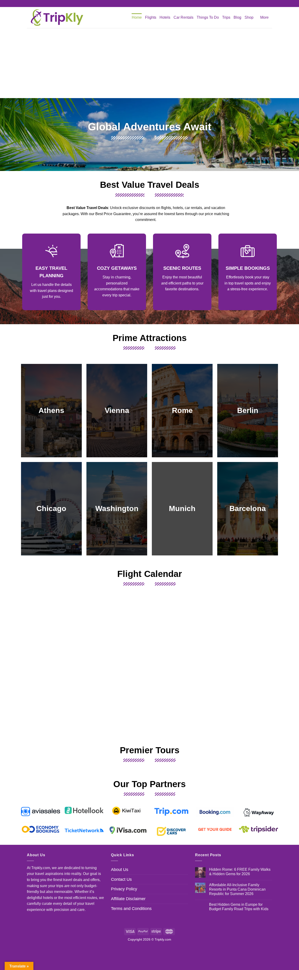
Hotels (165, 17)
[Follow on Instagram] (149, 3)
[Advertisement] (149, 63)
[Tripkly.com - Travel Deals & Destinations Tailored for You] (56, 17)
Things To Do (208, 17)
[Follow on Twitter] (154, 3)
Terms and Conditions (131, 908)
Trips (226, 17)
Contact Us (121, 879)
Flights (150, 17)
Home (137, 17)
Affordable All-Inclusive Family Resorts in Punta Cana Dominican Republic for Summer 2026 (237, 889)
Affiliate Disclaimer (128, 898)
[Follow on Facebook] (145, 3)
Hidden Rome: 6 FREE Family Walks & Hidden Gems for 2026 (240, 871)
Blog (237, 17)
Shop (249, 17)
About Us (119, 869)
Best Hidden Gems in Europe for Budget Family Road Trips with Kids (238, 906)
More (264, 17)
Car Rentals (183, 17)
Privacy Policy (124, 889)
